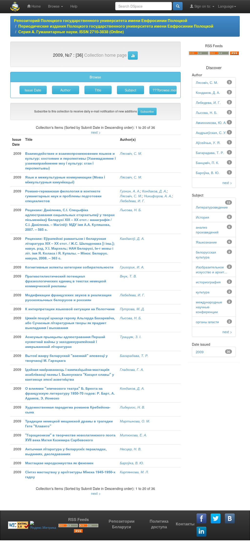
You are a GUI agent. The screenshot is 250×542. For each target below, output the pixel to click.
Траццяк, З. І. (130, 336)
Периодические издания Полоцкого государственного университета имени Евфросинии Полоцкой (115, 26)
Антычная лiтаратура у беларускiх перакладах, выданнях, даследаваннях (66, 451)
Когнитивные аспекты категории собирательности (69, 267)
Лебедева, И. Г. (132, 200)
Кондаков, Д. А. (154, 190)
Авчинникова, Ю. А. (211, 122)
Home (36, 6)
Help (73, 6)
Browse (54, 6)
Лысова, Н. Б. (131, 209)
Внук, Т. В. (128, 276)
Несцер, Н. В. (130, 448)
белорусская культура (206, 254)
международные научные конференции (209, 306)
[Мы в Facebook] (202, 519)
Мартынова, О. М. (135, 421)
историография (208, 281)
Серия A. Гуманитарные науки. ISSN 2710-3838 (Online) (71, 31)
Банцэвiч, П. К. (207, 162)
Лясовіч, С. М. (131, 153)
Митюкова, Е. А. (133, 434)
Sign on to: (202, 6)
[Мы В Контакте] (230, 519)
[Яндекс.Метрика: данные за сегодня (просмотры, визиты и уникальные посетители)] (43, 525)
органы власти (207, 321)
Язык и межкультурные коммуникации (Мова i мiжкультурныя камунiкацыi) (65, 179)
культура (202, 291)
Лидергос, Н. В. (132, 407)
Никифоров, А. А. (158, 195)
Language (226, 6)
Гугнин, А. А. (130, 190)
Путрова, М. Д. (132, 308)
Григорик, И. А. (132, 267)
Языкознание (206, 242)
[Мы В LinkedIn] (202, 532)
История (202, 217)
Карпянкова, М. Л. (134, 471)
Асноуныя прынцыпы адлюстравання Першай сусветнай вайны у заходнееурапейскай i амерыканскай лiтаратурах (65, 341)
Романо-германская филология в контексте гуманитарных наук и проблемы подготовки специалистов (63, 195)
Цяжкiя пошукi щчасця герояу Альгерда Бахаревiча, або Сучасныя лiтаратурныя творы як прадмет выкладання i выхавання (70, 322)
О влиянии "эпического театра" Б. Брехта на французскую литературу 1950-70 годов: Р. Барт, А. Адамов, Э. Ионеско (70, 393)
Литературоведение (212, 207)
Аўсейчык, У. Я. (208, 142)
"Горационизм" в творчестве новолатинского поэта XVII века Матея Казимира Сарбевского (70, 437)
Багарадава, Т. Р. (134, 355)
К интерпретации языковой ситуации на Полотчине (70, 308)
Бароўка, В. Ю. (132, 462)
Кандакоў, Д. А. (132, 238)
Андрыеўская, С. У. (211, 132)
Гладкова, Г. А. (132, 369)
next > (96, 132)
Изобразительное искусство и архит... (211, 269)
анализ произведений (207, 229)
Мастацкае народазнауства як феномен (59, 462)
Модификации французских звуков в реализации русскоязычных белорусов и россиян (68, 297)
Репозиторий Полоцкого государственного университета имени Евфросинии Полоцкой (100, 20)
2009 (200, 351)
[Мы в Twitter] (216, 519)
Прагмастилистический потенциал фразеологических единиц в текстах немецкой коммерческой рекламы (65, 281)
